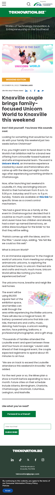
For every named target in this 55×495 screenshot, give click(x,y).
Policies (6, 485)
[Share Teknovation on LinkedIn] (26, 90)
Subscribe (11, 432)
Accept (7, 491)
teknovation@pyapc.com (27, 474)
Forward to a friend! (18, 414)
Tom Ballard (26, 85)
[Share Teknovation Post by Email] (38, 90)
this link (44, 197)
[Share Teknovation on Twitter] (31, 90)
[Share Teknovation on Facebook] (34, 90)
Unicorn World (10, 163)
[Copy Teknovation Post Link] (43, 90)
